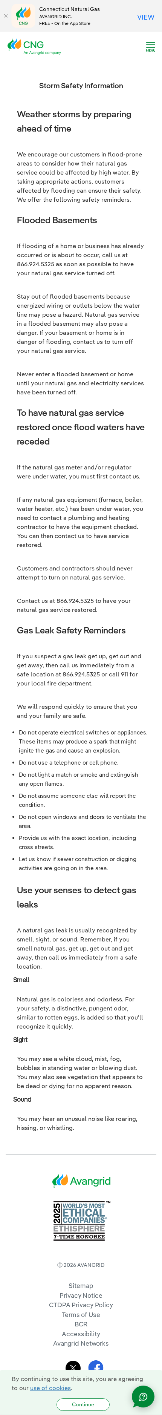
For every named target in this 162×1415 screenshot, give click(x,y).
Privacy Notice (81, 1295)
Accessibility (81, 1334)
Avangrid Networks (81, 1343)
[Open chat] (143, 1396)
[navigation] (150, 46)
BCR (81, 1324)
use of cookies (50, 1388)
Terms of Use (81, 1314)
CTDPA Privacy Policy (81, 1305)
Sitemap (81, 1285)
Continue (83, 1404)
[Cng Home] (36, 46)
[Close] (5, 16)
